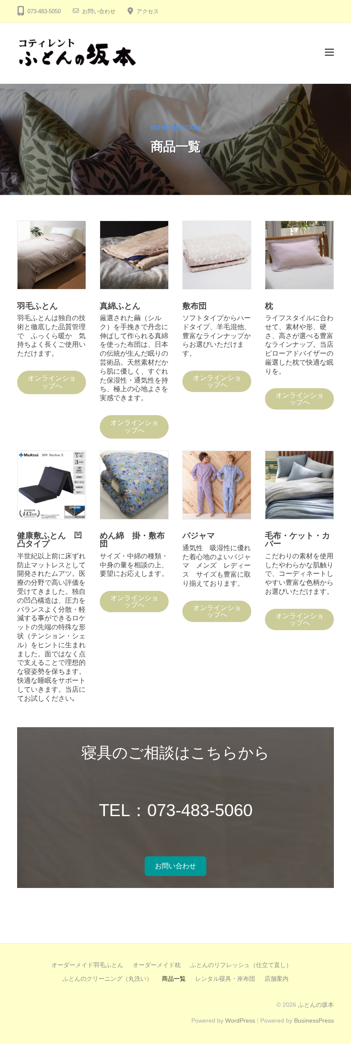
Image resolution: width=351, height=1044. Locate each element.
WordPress (240, 1020)
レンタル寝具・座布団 (225, 979)
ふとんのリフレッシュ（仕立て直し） (241, 965)
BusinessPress (314, 1020)
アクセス (148, 11)
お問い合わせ (99, 11)
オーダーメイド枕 (157, 965)
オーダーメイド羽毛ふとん (87, 965)
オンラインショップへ (52, 382)
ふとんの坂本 (316, 1005)
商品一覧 (174, 979)
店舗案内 (277, 979)
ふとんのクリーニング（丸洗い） (107, 979)
